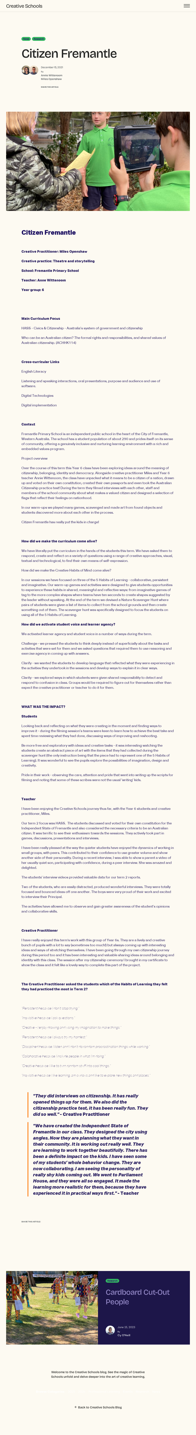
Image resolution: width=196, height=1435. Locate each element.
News (156, 1392)
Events (128, 1392)
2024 (81, 1392)
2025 (71, 1392)
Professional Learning (104, 1392)
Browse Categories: (50, 1392)
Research (142, 1392)
